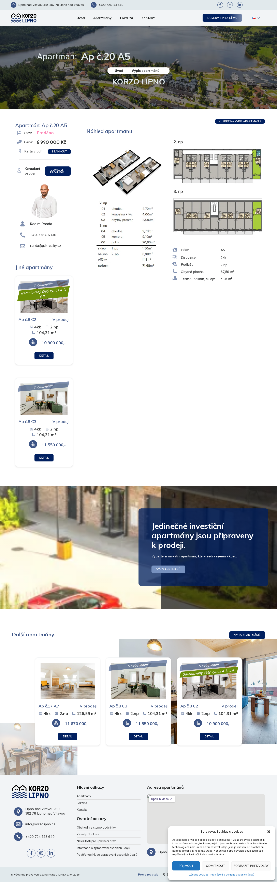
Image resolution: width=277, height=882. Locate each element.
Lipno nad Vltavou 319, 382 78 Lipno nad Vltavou (51, 4)
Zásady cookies (198, 874)
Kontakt (148, 18)
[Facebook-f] (220, 5)
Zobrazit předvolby (251, 866)
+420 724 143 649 (111, 4)
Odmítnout (215, 866)
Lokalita (126, 18)
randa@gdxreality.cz (45, 246)
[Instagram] (230, 5)
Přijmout (186, 866)
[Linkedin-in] (240, 5)
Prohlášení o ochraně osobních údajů (232, 874)
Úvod (81, 18)
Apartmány (102, 18)
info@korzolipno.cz (40, 824)
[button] (269, 832)
